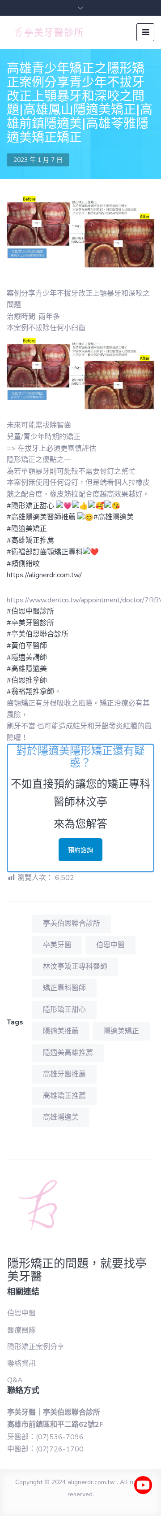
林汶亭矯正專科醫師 (75, 966)
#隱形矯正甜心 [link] (30, 506)
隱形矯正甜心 (64, 1010)
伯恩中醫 (110, 945)
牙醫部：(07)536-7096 (45, 1437)
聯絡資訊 (21, 1363)
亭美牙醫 (57, 945)
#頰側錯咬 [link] (23, 564)
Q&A (15, 1380)
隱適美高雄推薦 (68, 1053)
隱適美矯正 (121, 1031)
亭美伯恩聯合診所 (71, 923)
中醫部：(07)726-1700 (45, 1449)
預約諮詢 (80, 850)
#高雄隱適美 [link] (113, 517)
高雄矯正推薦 (64, 1096)
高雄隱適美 (61, 1117)
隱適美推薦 (61, 1031)
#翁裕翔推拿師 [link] (30, 692)
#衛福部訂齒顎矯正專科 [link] (45, 552)
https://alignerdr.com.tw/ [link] (44, 575)
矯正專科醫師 (64, 988)
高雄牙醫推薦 (64, 1074)
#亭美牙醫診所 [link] (30, 623)
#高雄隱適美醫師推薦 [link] (41, 517)
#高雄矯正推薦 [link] (30, 540)
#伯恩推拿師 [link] (27, 680)
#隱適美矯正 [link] (27, 529)
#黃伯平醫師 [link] (27, 646)
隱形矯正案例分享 (35, 1347)
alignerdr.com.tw (91, 1482)
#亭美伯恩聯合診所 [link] (37, 634)
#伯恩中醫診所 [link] (30, 611)
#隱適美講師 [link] (27, 657)
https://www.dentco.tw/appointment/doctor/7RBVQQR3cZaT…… (80, 600)
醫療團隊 (21, 1330)
